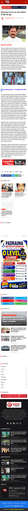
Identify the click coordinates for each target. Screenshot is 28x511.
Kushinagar (14, 379)
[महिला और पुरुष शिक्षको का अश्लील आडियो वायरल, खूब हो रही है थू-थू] (5, 462)
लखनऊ (20, 171)
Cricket (14, 369)
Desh (14, 371)
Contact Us (10, 503)
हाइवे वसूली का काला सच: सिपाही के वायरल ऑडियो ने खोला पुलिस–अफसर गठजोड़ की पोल (18, 450)
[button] (2, 2)
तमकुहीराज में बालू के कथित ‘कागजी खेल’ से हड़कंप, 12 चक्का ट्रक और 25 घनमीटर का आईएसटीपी (18, 339)
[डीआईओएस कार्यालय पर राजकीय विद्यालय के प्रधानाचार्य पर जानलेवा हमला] (5, 442)
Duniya (14, 374)
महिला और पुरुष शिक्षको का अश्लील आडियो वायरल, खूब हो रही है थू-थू (18, 462)
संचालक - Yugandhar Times (16, 488)
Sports (14, 385)
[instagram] (17, 423)
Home (2, 10)
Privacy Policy (17, 503)
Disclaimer (23, 503)
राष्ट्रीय (17, 171)
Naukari (14, 382)
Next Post (24, 236)
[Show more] (23, 175)
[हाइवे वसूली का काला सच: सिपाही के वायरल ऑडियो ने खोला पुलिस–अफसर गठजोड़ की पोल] (5, 450)
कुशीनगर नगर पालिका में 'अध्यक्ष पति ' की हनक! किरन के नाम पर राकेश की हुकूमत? (18, 330)
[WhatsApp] (16, 175)
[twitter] (11, 423)
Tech (14, 387)
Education (14, 377)
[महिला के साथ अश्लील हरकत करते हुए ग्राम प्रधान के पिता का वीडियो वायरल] (5, 434)
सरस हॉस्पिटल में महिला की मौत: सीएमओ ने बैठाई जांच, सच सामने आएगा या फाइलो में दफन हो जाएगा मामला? (18, 348)
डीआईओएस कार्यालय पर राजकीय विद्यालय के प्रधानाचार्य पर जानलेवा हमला (19, 442)
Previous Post (5, 236)
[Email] (19, 175)
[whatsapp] (20, 423)
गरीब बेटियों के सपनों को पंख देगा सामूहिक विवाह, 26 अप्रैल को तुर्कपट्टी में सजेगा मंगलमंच (7, 195)
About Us (4, 503)
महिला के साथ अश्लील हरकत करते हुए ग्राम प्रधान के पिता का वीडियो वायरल (19, 434)
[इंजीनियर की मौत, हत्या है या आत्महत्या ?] (5, 470)
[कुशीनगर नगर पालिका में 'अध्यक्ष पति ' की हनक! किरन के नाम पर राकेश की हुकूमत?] (5, 330)
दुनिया (11, 171)
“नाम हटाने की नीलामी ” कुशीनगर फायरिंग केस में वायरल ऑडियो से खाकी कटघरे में (7, 213)
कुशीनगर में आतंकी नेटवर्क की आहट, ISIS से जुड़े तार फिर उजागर (20, 194)
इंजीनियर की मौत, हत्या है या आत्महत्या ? (17, 469)
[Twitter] (13, 175)
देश (13, 171)
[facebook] (7, 423)
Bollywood (14, 366)
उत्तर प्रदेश (7, 10)
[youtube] (14, 423)
